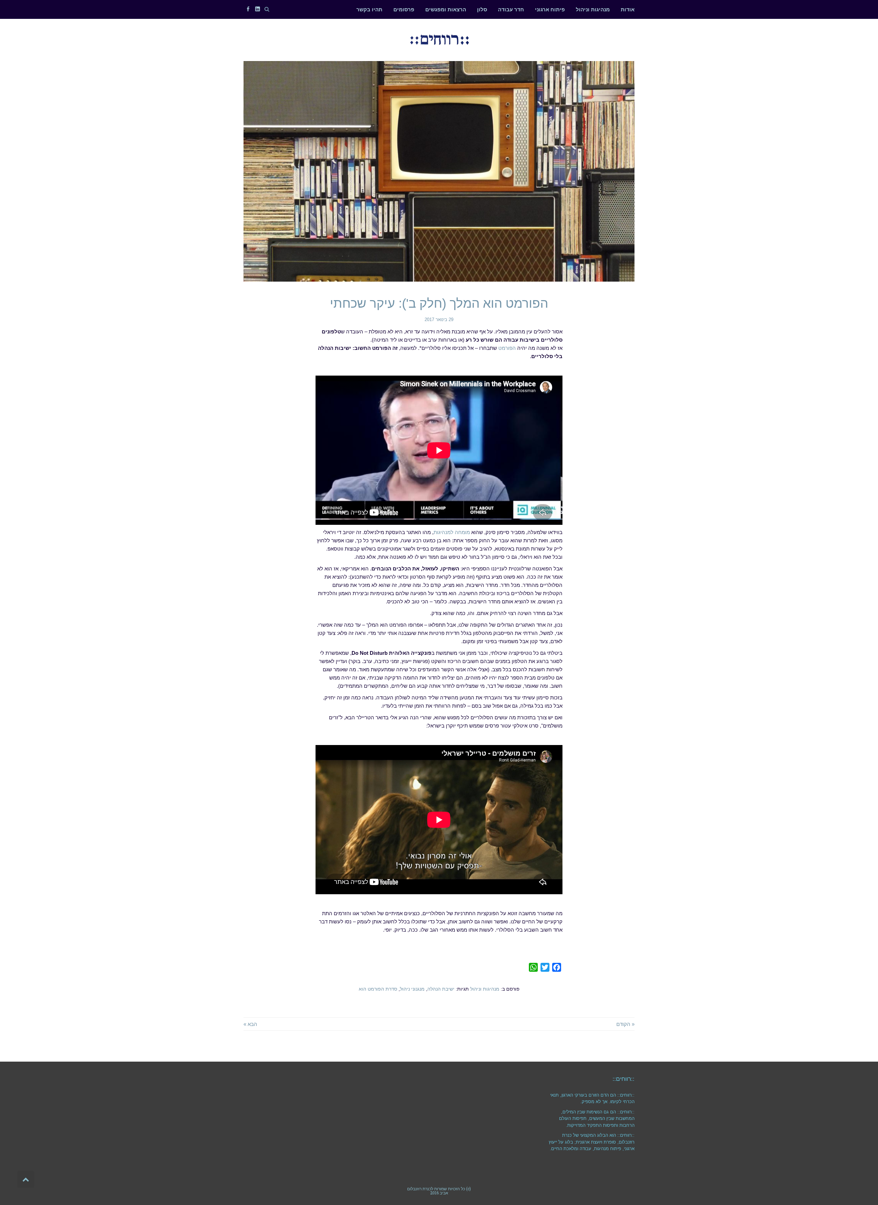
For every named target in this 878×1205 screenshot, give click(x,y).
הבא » (250, 1024)
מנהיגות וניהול (484, 989)
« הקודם (625, 1024)
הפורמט (507, 348)
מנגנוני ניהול (412, 989)
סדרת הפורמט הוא (378, 989)
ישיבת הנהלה (440, 989)
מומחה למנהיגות (452, 532)
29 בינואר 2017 (439, 319)
